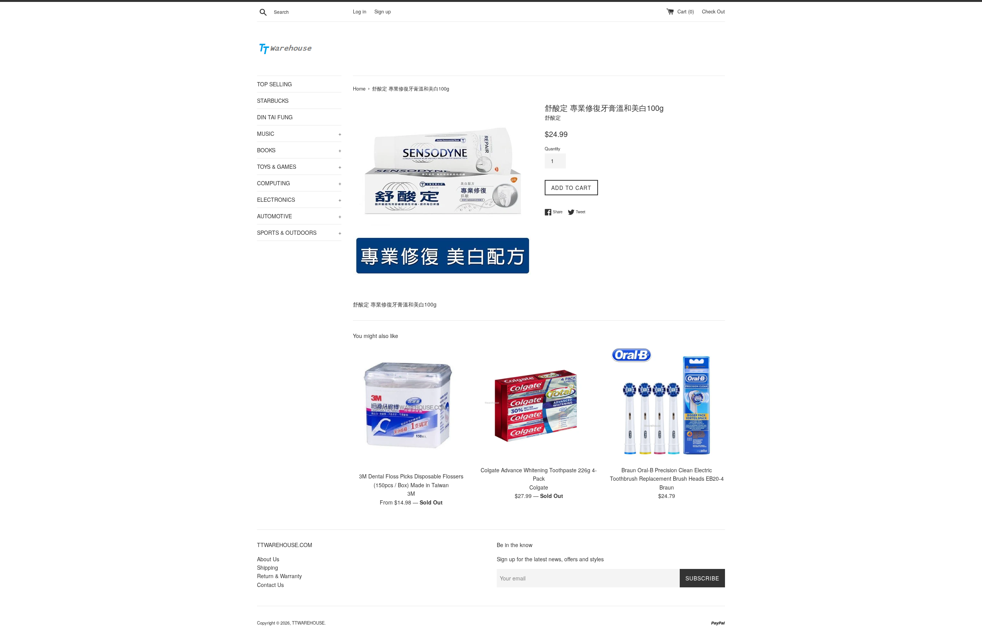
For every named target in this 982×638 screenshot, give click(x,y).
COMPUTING (299, 183)
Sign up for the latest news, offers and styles (550, 559)
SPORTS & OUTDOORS (299, 232)
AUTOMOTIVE (299, 216)
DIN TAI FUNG (275, 117)
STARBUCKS (272, 100)
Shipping (267, 567)
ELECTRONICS (299, 199)
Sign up (382, 11)
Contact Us (270, 585)
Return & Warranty (279, 576)
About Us (268, 559)
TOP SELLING (274, 84)
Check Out (713, 11)
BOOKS (299, 150)
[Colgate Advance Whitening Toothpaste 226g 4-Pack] (539, 403)
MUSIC (299, 133)
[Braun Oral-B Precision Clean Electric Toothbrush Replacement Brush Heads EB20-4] (667, 403)
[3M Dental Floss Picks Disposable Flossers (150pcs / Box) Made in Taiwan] (411, 406)
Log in (359, 11)
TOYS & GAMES (299, 166)
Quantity (552, 148)
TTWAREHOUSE (308, 623)
